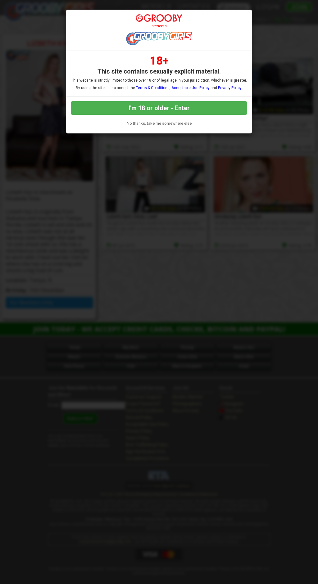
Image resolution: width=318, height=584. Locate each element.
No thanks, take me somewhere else (159, 123)
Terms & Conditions (153, 88)
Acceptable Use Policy (190, 88)
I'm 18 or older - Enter (159, 108)
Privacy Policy (229, 88)
